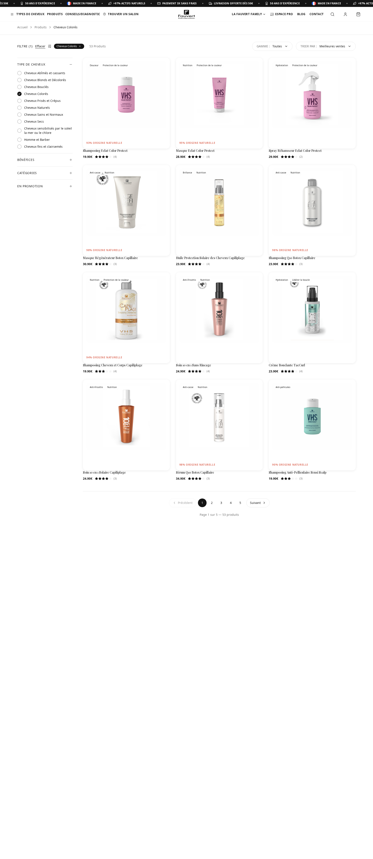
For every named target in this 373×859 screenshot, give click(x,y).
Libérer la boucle (301, 279)
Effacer (40, 46)
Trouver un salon (123, 14)
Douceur (94, 65)
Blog (301, 14)
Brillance (187, 172)
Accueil (22, 27)
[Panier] (358, 14)
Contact (317, 14)
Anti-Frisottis (189, 279)
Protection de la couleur (115, 65)
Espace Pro (284, 14)
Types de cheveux (30, 14)
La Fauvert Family (247, 14)
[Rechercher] (332, 14)
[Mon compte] (345, 14)
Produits (55, 14)
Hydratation (282, 65)
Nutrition (187, 65)
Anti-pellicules (283, 387)
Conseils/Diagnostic (82, 14)
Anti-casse (95, 172)
